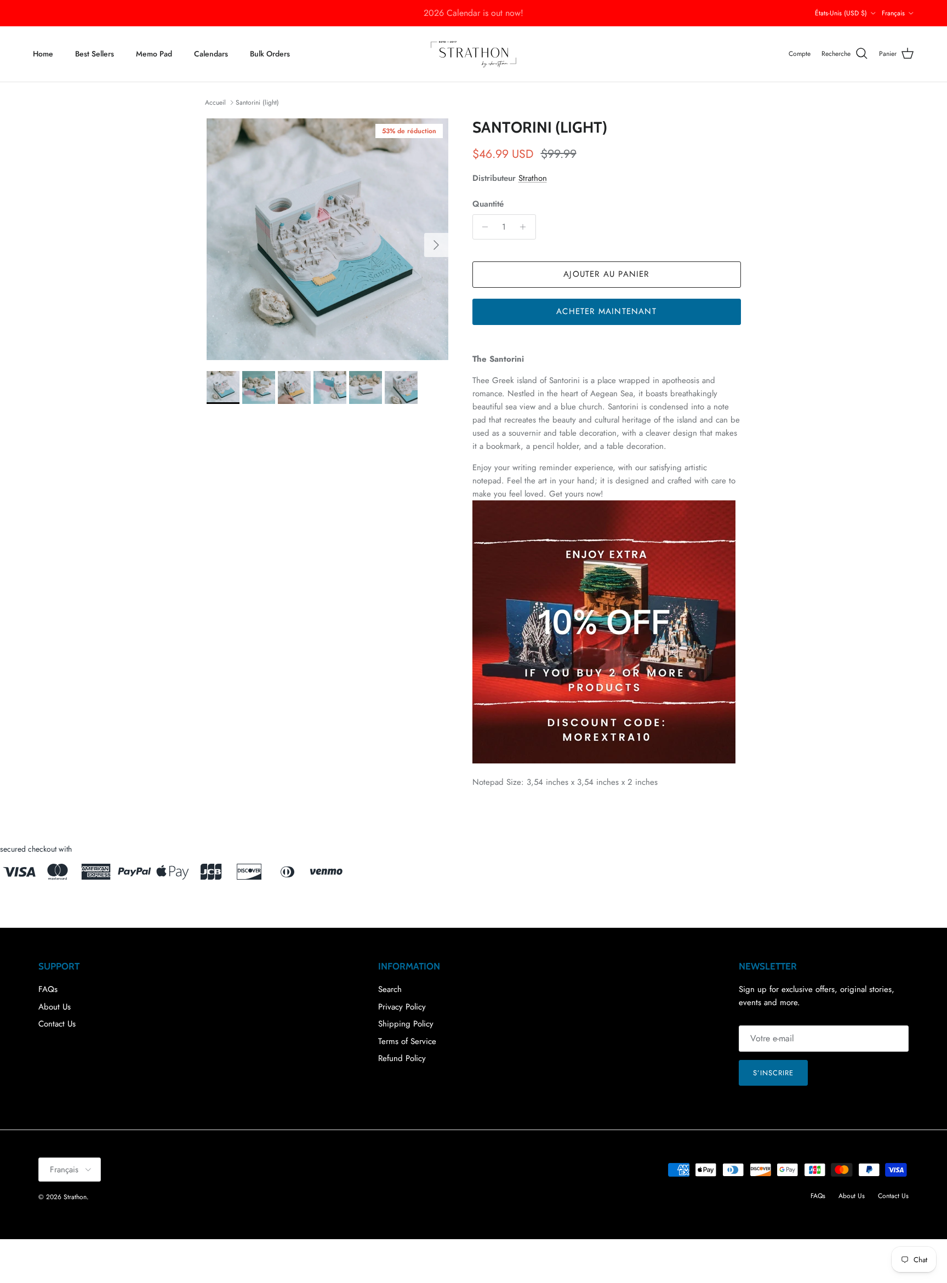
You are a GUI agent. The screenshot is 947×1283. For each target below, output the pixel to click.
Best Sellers (94, 53)
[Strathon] (473, 54)
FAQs (48, 989)
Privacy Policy (402, 1007)
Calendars (211, 53)
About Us (54, 1007)
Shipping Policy (405, 1024)
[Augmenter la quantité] (525, 227)
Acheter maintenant (606, 311)
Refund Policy (402, 1058)
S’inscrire (773, 1073)
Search (390, 989)
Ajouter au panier (606, 274)
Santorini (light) (257, 102)
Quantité (488, 204)
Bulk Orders (270, 53)
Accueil (215, 102)
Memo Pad (154, 53)
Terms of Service (407, 1041)
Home (43, 53)
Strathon (532, 178)
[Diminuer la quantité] (482, 227)
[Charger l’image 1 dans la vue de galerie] (327, 239)
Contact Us (57, 1024)
